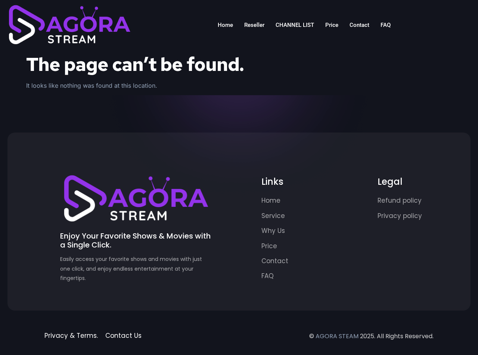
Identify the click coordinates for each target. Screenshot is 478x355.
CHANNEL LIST (295, 25)
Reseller (254, 25)
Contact (359, 25)
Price (331, 25)
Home (225, 25)
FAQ (386, 25)
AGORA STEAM (337, 336)
